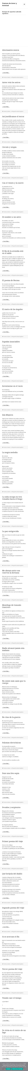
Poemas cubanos (7, 77)
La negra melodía (10, 452)
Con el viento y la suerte (13, 183)
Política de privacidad (17, 1068)
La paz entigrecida (10, 531)
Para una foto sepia (10, 773)
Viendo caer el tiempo (11, 998)
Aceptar (8, 1068)
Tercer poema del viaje (12, 969)
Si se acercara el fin (10, 936)
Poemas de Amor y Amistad (9, 4)
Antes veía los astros (11, 82)
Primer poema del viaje (12, 841)
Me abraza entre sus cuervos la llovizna (11, 571)
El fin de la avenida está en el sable (12, 252)
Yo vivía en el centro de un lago (14, 1031)
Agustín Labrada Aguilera (18, 77)
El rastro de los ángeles (12, 309)
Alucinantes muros (10, 50)
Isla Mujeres (7, 415)
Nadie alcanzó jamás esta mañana (13, 649)
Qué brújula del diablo (12, 873)
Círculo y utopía (9, 147)
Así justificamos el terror (13, 116)
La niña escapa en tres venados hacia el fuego (12, 497)
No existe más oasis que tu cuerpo (14, 682)
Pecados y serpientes (11, 807)
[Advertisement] (14, 31)
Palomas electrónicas (11, 742)
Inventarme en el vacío (12, 386)
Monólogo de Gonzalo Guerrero (11, 606)
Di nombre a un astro (11, 217)
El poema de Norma (10, 280)
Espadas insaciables (11, 341)
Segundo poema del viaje (13, 907)
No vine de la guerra (11, 717)
